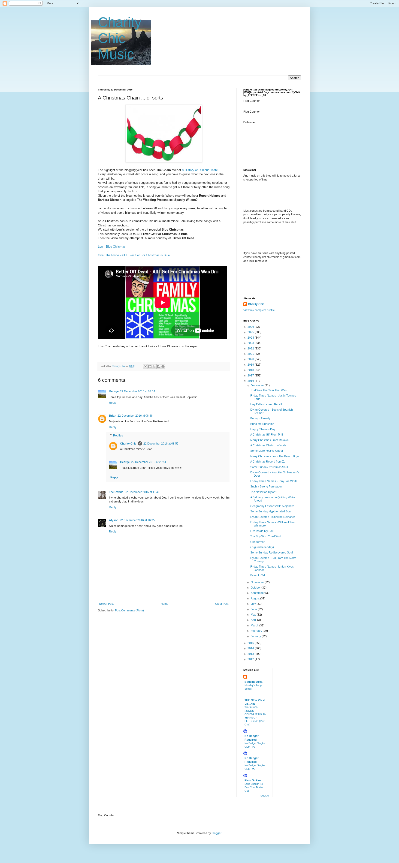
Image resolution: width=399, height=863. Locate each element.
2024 (251, 337)
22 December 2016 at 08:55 (160, 443)
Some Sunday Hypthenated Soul (270, 511)
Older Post (221, 603)
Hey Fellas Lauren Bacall (266, 404)
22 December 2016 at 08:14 (137, 391)
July (254, 603)
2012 (251, 659)
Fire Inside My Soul (262, 531)
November (258, 582)
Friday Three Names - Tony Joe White (273, 481)
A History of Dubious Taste (200, 170)
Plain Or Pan (253, 780)
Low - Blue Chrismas (112, 246)
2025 (251, 332)
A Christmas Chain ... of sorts (268, 445)
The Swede (116, 492)
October (256, 587)
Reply (112, 402)
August (255, 598)
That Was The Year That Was (268, 390)
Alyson (113, 520)
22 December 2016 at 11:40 (142, 492)
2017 (251, 375)
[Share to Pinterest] (163, 366)
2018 (251, 370)
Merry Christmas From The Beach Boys (274, 456)
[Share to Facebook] (158, 366)
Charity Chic (128, 443)
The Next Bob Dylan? (263, 492)
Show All (264, 796)
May (254, 614)
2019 (251, 364)
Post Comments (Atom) (129, 610)
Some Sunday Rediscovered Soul (271, 552)
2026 (251, 326)
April (254, 620)
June (254, 609)
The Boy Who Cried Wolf (265, 536)
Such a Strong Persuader (266, 486)
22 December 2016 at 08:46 (135, 415)
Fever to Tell (258, 575)
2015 (251, 643)
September (258, 593)
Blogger (216, 833)
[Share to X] (154, 366)
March (255, 625)
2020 (251, 359)
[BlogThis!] (150, 366)
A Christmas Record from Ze (267, 461)
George (114, 391)
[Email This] (145, 366)
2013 (251, 654)
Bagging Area (254, 681)
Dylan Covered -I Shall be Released (273, 517)
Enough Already (260, 418)
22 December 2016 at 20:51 (148, 462)
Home (164, 603)
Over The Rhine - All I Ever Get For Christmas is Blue (134, 255)
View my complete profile (259, 310)
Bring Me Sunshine (262, 424)
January (256, 636)
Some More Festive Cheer (266, 450)
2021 (251, 353)
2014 (251, 648)
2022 (251, 348)
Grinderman (257, 542)
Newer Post (106, 603)
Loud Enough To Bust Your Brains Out (254, 787)
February (257, 630)
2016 (251, 380)
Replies (118, 435)
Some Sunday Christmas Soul (269, 467)
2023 (251, 343)
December (258, 385)
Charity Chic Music (120, 38)
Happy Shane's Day (262, 429)
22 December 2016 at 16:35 (137, 520)
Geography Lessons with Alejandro (272, 506)
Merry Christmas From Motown (269, 440)
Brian (112, 415)
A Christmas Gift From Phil (266, 434)
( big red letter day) (262, 547)
